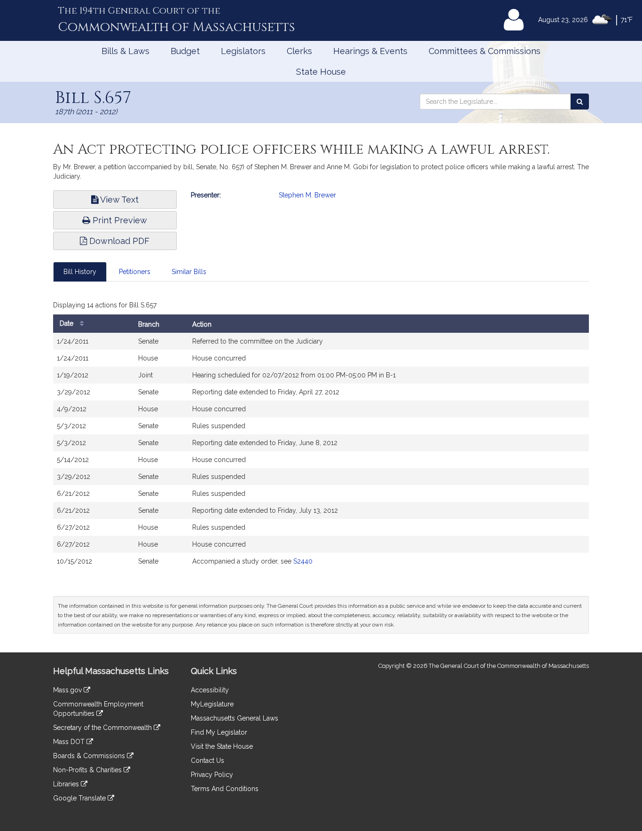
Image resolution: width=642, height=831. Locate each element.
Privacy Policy (212, 774)
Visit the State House (222, 746)
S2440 (303, 561)
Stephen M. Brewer (307, 195)
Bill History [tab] (79, 271)
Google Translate (80, 798)
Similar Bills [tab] (189, 271)
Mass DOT (69, 741)
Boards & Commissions (90, 756)
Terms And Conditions (224, 788)
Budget (185, 51)
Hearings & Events (370, 51)
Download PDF (118, 241)
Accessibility (210, 690)
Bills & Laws (125, 51)
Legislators (243, 51)
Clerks (299, 51)
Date (67, 323)
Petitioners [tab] (134, 271)
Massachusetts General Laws (234, 718)
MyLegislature (212, 704)
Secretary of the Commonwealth (103, 727)
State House (321, 72)
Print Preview (118, 220)
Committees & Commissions (484, 51)
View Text (118, 199)
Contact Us (207, 760)
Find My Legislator (219, 732)
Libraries (67, 784)
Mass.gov (68, 690)
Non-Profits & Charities (88, 770)
